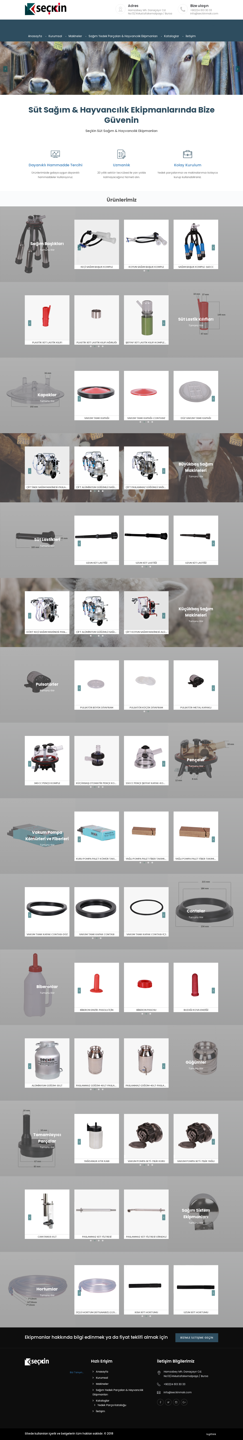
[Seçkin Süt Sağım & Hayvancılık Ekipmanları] (37, 1361)
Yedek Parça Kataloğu (112, 1405)
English (212, 25)
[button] (144, 270)
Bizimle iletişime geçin (196, 1337)
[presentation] (5, 69)
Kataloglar (171, 36)
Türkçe (199, 25)
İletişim (191, 36)
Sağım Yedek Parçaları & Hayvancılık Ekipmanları (123, 36)
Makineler (75, 36)
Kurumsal (55, 36)
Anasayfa (35, 36)
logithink (211, 1434)
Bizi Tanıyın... (77, 1372)
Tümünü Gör (47, 249)
